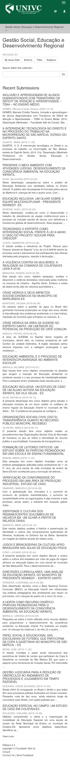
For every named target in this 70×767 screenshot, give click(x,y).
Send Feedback (24, 755)
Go (63, 74)
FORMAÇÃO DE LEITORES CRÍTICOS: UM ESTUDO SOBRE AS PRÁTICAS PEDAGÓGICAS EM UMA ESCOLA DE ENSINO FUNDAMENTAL (34, 450)
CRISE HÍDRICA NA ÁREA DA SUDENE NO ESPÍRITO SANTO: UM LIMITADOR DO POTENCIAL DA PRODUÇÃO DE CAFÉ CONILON (34, 326)
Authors (28, 60)
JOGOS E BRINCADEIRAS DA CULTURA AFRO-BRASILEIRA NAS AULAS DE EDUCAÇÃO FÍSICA (35, 546)
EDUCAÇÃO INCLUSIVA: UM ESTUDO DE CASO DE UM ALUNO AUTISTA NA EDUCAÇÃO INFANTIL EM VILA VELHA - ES (34, 389)
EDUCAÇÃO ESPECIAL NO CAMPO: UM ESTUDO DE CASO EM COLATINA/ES (35, 707)
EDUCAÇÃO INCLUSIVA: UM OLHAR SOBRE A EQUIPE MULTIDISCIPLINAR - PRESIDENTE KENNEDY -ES (33, 201)
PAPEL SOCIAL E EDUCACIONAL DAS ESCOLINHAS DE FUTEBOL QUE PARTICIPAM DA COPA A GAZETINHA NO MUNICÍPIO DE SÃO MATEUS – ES (35, 640)
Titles (39, 60)
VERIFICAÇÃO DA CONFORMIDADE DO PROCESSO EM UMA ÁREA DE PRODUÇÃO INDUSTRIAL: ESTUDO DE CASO (32, 480)
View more (8, 736)
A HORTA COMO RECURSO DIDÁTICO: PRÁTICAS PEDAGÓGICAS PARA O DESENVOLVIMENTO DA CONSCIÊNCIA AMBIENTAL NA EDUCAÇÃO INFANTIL (29, 607)
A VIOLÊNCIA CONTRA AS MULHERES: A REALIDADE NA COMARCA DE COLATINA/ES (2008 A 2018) (32, 265)
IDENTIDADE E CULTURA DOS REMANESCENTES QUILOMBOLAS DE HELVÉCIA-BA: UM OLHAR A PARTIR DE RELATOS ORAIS (29, 516)
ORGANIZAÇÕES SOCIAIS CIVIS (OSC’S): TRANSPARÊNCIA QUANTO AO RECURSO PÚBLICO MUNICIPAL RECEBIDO (31, 420)
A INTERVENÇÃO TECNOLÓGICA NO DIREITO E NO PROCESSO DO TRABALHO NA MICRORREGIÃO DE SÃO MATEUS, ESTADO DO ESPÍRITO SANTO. (34, 133)
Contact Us (8, 755)
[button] (55, 11)
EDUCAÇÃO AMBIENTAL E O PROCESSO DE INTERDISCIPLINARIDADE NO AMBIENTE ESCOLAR (32, 359)
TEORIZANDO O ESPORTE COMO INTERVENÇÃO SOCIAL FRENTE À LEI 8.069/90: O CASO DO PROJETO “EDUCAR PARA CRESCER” (34, 233)
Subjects (51, 60)
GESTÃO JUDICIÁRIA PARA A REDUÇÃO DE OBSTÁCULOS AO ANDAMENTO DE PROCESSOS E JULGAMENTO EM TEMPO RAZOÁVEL (32, 677)
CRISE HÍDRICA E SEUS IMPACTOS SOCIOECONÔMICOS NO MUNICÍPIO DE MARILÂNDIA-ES (30, 295)
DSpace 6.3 (9, 745)
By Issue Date (12, 60)
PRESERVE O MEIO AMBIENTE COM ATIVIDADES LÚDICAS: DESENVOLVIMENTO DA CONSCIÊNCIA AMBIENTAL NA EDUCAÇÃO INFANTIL (34, 170)
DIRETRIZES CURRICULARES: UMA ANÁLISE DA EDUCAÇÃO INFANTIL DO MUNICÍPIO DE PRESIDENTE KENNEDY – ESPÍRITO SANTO (33, 575)
